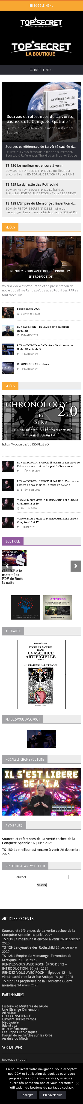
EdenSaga (9, 1025)
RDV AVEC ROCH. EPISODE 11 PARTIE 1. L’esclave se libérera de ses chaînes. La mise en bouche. (48, 483)
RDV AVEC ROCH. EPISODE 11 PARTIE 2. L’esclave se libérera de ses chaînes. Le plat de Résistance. (48, 464)
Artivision (9, 1012)
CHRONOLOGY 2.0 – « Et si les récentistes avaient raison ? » (42, 432)
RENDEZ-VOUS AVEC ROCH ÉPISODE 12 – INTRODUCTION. (41, 274)
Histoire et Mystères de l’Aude (25, 1006)
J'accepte (27, 1095)
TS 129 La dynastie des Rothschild (28, 947)
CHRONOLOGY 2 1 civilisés (33, 364)
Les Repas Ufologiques (19, 1032)
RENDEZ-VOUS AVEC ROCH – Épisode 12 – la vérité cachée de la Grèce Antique (36, 974)
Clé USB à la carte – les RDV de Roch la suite (12, 577)
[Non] (77, 1083)
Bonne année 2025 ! (29, 308)
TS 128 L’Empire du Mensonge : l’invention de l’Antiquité (36, 957)
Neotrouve (10, 1022)
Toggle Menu (43, 5)
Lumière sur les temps (19, 1019)
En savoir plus (52, 1095)
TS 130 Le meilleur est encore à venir (30, 849)
